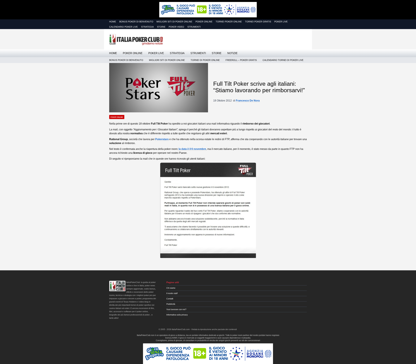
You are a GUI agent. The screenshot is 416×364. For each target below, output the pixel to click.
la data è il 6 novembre (192, 149)
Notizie (232, 53)
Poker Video (176, 26)
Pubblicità (170, 304)
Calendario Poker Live (123, 26)
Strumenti (194, 26)
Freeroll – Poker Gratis (241, 60)
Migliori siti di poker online (174, 21)
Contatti (169, 299)
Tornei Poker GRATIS (258, 21)
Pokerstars (162, 139)
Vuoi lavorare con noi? (176, 309)
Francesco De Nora (248, 100)
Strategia (147, 26)
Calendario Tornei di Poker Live (283, 60)
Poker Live (281, 21)
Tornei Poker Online (229, 21)
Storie (161, 26)
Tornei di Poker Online (205, 60)
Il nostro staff (171, 293)
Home (112, 21)
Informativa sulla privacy (177, 315)
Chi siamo (170, 288)
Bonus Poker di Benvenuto (136, 21)
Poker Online (203, 21)
